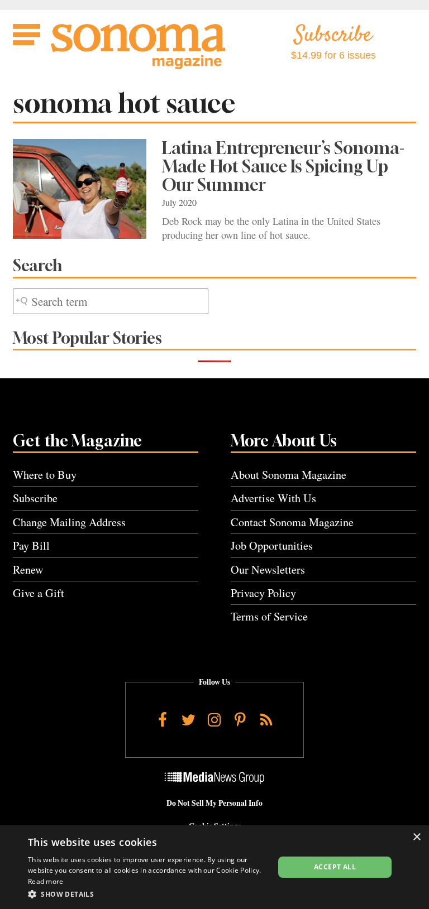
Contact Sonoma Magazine (292, 522)
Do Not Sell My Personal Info (214, 803)
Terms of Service (269, 616)
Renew (28, 569)
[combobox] (110, 301)
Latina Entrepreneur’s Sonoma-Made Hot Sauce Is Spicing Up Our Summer (283, 166)
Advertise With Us (273, 498)
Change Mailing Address (69, 522)
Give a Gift (38, 592)
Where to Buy (45, 474)
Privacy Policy (263, 592)
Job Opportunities (272, 545)
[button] (147, 894)
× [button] (416, 837)
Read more (46, 881)
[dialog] (214, 867)
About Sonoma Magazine (288, 474)
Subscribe (35, 498)
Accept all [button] (335, 867)
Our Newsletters (268, 569)
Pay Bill (31, 545)
